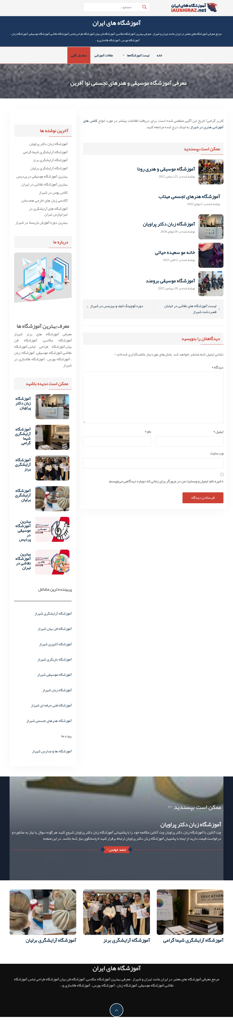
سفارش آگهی (79, 55)
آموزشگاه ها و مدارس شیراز (52, 751)
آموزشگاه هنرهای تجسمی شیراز (49, 720)
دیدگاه (217, 367)
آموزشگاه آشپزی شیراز (55, 644)
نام (148, 432)
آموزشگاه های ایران (117, 22)
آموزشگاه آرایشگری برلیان (49, 168)
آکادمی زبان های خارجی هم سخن (44, 201)
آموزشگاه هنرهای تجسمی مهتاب (189, 196)
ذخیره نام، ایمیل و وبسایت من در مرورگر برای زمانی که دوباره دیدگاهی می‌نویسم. (166, 481)
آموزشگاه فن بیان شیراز (55, 628)
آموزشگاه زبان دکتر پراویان (169, 224)
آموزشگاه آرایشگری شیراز (53, 613)
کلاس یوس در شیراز (53, 193)
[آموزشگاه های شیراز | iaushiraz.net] (194, 9)
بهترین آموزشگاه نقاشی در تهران (44, 185)
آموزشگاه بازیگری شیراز (55, 659)
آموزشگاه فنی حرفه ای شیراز (51, 705)
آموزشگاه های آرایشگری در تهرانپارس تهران (48, 212)
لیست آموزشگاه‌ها (138, 55)
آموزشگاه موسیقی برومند (170, 281)
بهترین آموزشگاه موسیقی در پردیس (42, 177)
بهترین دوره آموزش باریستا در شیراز (41, 223)
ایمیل (218, 432)
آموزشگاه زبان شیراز (57, 690)
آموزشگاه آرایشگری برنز (50, 160)
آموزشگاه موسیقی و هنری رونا (166, 169)
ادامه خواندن (117, 849)
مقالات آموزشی (103, 55)
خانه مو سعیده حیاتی (175, 252)
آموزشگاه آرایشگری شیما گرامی (45, 152)
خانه (159, 55)
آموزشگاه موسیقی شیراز (54, 674)
